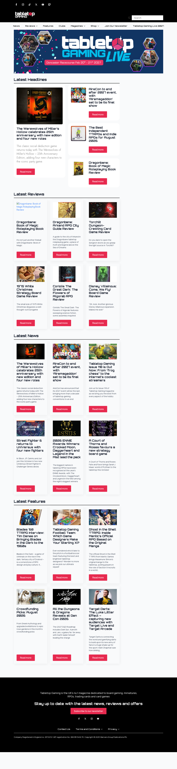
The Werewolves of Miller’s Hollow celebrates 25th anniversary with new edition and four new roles (39, 133)
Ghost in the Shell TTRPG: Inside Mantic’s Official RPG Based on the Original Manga (102, 538)
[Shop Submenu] (99, 26)
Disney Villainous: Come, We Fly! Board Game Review (103, 291)
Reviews (30, 26)
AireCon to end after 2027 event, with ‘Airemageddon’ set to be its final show (102, 97)
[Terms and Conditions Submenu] (102, 729)
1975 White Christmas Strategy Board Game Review (29, 291)
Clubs (62, 26)
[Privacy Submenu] (119, 729)
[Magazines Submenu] (85, 26)
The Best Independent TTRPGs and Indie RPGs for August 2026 (102, 134)
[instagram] (22, 4)
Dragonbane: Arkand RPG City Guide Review (66, 225)
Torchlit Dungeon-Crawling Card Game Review (100, 227)
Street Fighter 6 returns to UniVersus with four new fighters (30, 445)
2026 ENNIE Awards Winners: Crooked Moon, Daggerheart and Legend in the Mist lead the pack (67, 449)
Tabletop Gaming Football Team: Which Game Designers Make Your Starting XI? (66, 536)
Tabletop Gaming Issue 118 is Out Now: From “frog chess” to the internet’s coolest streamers (102, 372)
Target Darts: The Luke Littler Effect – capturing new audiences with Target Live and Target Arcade (101, 619)
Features (48, 26)
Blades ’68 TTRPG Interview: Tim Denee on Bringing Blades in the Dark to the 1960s (30, 538)
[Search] (129, 17)
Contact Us (64, 729)
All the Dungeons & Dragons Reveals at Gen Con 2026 (66, 614)
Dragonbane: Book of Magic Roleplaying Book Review (102, 167)
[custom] (29, 4)
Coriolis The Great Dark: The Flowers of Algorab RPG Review (65, 293)
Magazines (77, 26)
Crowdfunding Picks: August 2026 (27, 612)
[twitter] (36, 4)
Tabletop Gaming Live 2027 (148, 26)
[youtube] (42, 4)
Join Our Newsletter (116, 26)
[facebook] (16, 4)
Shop (94, 26)
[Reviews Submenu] (37, 26)
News (16, 26)
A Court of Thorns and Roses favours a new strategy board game (102, 447)
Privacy (112, 729)
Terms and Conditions (88, 729)
